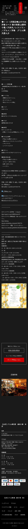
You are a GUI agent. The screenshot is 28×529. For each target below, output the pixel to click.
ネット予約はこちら (20, 8)
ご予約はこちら (7, 191)
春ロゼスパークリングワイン (10, 200)
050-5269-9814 (15, 8)
